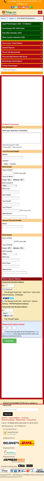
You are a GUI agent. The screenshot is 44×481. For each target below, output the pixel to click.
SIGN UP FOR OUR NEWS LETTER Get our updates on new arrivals (20, 404)
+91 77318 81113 (20, 426)
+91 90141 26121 (30, 1)
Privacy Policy (31, 420)
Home (3, 18)
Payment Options (14, 418)
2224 (20, 423)
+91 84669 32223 (13, 423)
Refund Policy (20, 420)
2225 (24, 423)
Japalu (11, 18)
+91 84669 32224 (14, 1)
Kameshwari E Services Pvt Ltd (12, 477)
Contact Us (25, 418)
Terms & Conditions (8, 420)
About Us (4, 418)
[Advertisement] (22, 100)
